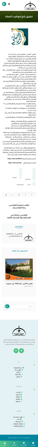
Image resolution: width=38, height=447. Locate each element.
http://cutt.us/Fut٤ (15, 163)
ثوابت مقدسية (17, 417)
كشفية (18, 401)
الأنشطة (18, 374)
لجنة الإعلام (27, 179)
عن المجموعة (18, 367)
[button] (4, 4)
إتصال (18, 376)
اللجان (18, 372)
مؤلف (20, 228)
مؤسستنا (18, 370)
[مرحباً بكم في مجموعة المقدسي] (30, 5)
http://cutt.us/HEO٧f (15, 158)
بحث (7, 306)
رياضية (25, 286)
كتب (18, 419)
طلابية (18, 399)
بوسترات (18, 421)
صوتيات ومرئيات (18, 424)
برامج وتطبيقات (20, 184)
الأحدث (28, 184)
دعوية (18, 394)
